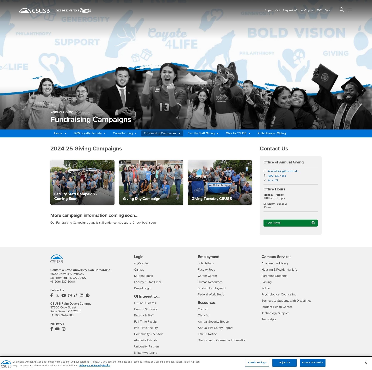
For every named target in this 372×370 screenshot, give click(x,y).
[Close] (366, 362)
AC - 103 (273, 180)
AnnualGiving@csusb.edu (283, 171)
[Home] (34, 10)
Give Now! (273, 223)
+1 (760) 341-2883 (62, 315)
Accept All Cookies (312, 362)
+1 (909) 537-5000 (62, 282)
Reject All (284, 362)
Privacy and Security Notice (94, 365)
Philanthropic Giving (272, 133)
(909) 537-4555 (277, 175)
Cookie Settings (257, 362)
